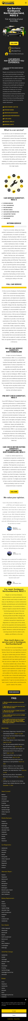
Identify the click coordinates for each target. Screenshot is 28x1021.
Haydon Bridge (5, 908)
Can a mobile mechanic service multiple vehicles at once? (13, 715)
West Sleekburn (6, 805)
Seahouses (4, 834)
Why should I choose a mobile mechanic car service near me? (13, 711)
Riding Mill (4, 856)
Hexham (4, 881)
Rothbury (4, 850)
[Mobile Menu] (26, 2)
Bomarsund (5, 879)
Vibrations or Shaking (11, 112)
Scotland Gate (5, 801)
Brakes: (4, 978)
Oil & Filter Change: (7, 952)
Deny (14, 1015)
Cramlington (5, 945)
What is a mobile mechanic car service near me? (13, 702)
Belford (3, 794)
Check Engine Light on (11, 107)
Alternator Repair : (7, 871)
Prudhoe (4, 803)
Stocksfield (4, 796)
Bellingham (4, 883)
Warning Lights (9, 124)
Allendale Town (5, 807)
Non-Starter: (5, 925)
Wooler (3, 854)
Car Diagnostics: (6, 845)
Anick (3, 941)
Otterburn (4, 885)
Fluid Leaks (7, 118)
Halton (3, 916)
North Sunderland (6, 912)
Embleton (4, 914)
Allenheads (4, 930)
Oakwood (4, 832)
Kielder (3, 836)
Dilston (3, 934)
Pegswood (4, 863)
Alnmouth (4, 799)
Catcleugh (4, 959)
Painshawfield (5, 828)
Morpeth (4, 852)
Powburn (4, 814)
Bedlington (4, 887)
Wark (3, 992)
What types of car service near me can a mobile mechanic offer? (13, 707)
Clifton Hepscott (6, 812)
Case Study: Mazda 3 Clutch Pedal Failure (14, 740)
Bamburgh (4, 932)
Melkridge (4, 825)
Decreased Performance (12, 115)
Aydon (3, 901)
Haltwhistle (4, 823)
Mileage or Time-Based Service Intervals (13, 68)
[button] (25, 999)
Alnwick (4, 867)
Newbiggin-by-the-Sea (7, 972)
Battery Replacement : (8, 898)
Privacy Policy (17, 1018)
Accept (14, 1011)
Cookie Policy (10, 1018)
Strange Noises (9, 110)
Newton (4, 875)
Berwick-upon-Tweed (7, 890)
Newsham (4, 840)
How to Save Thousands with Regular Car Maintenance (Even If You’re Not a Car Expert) (13, 751)
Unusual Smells (9, 121)
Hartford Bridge (6, 809)
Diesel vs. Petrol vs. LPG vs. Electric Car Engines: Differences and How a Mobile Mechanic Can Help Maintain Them (13, 768)
